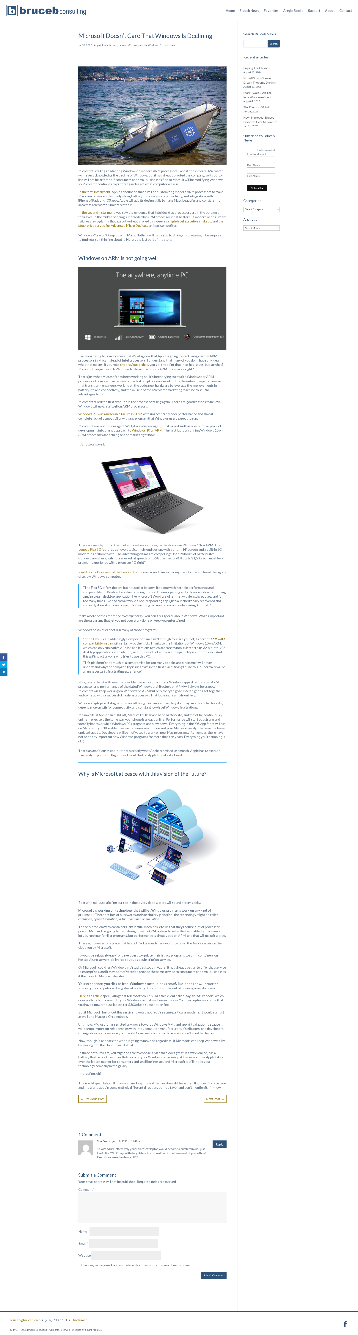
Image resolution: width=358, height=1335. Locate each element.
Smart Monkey (93, 1329)
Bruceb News (249, 11)
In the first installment (94, 192)
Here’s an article (90, 996)
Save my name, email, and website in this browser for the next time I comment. (138, 1265)
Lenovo (123, 45)
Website (84, 1255)
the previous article (134, 364)
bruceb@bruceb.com (25, 1320)
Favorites (271, 11)
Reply (219, 1144)
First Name (253, 165)
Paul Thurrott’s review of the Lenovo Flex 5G (111, 572)
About (330, 11)
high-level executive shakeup (190, 221)
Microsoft (133, 45)
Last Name (253, 175)
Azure (105, 45)
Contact (345, 11)
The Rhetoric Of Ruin (256, 107)
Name (83, 1231)
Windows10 (154, 45)
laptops (113, 45)
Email (83, 1243)
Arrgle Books (293, 11)
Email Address (256, 154)
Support (314, 11)
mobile (143, 45)
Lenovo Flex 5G (89, 549)
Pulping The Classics (256, 68)
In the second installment (96, 212)
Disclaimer (79, 1320)
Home (230, 11)
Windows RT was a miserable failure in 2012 (110, 414)
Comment (86, 1189)
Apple (97, 45)
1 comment (169, 45)
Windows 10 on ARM (147, 430)
